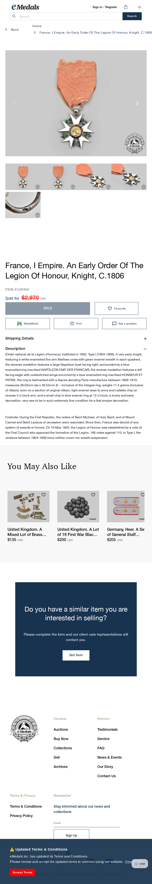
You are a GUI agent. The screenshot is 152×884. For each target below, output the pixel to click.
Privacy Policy (21, 816)
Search (132, 16)
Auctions (61, 729)
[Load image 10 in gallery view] (23, 205)
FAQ (100, 748)
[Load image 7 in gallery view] (58, 177)
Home (37, 26)
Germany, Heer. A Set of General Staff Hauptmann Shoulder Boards (126, 533)
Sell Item (76, 655)
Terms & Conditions (26, 806)
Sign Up (71, 835)
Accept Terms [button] (22, 872)
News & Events (109, 757)
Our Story (105, 767)
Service (103, 739)
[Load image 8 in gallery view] (93, 177)
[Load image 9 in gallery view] (129, 177)
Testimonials (107, 729)
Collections (63, 748)
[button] (139, 7)
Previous (14, 104)
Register (111, 7)
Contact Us (106, 776)
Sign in (97, 7)
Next (137, 104)
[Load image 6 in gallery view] (23, 177)
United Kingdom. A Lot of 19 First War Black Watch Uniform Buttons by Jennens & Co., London (78, 533)
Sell (57, 757)
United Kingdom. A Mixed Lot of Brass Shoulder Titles (25, 533)
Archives (60, 767)
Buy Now (61, 739)
